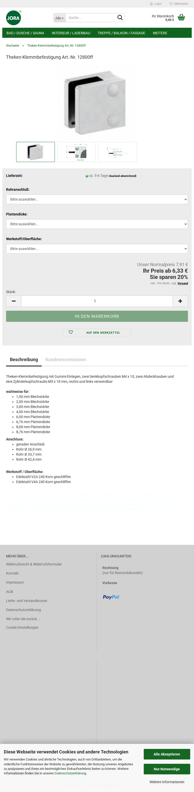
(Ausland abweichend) (122, 176)
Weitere (160, 33)
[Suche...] (120, 17)
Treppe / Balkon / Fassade (121, 33)
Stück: (11, 292)
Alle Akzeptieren (167, 754)
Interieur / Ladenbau (71, 33)
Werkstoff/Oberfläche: (24, 239)
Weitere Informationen (167, 782)
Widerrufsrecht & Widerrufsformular (34, 564)
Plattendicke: (17, 214)
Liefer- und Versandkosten (26, 601)
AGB (9, 592)
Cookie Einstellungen (22, 627)
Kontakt (12, 573)
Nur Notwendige (167, 769)
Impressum (15, 582)
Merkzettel (180, 4)
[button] (13, 301)
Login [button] (157, 4)
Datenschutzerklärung (70, 773)
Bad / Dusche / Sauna (25, 33)
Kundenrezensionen (65, 359)
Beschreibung (24, 359)
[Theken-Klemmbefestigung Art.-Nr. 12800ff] (97, 103)
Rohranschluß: (18, 189)
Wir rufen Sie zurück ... (23, 619)
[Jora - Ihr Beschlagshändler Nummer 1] (26, 18)
